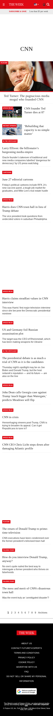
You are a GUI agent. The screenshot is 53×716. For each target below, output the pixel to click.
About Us (26, 643)
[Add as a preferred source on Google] (26, 691)
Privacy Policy (26, 657)
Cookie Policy (27, 662)
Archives (42, 613)
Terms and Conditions (26, 653)
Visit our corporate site (37, 705)
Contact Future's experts (26, 648)
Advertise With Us (26, 667)
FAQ (26, 671)
